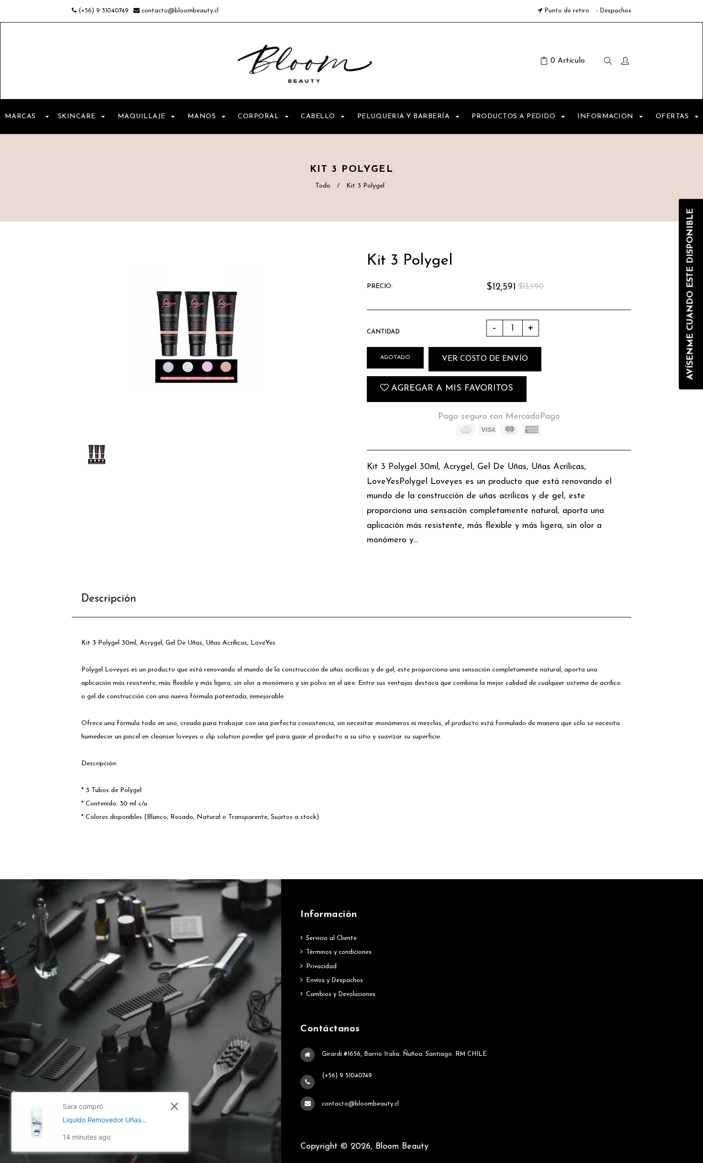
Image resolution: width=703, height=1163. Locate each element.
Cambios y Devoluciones (340, 994)
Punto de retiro (566, 11)
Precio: (380, 286)
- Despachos (612, 11)
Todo (322, 186)
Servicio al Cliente (331, 938)
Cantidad (383, 332)
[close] (174, 1106)
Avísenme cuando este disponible (690, 294)
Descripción (108, 598)
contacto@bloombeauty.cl (180, 11)
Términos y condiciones (339, 952)
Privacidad (321, 966)
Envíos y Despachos (334, 980)
